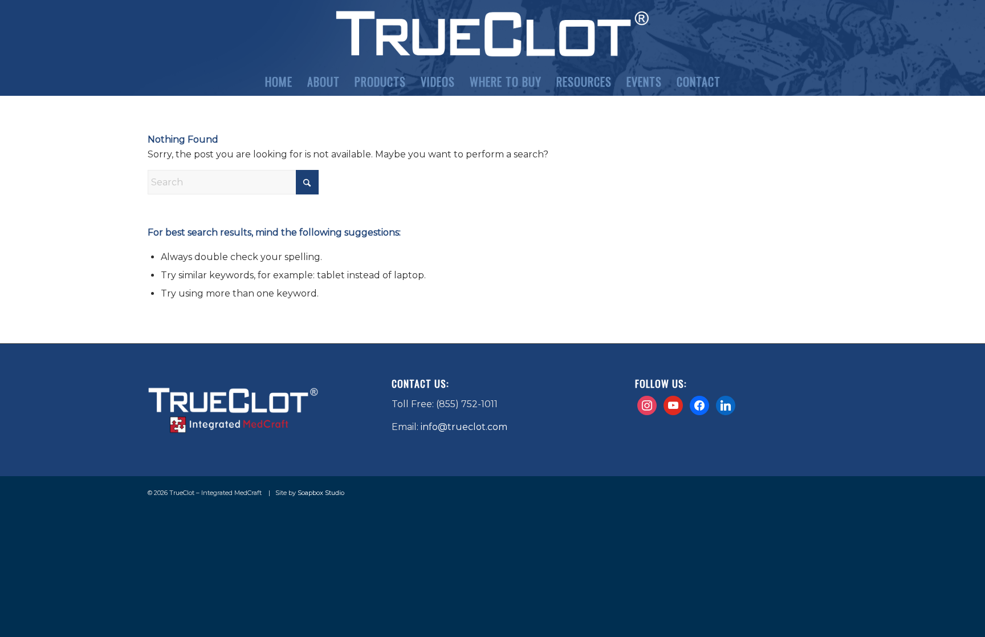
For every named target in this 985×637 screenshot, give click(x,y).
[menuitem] (279, 81)
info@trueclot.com (464, 426)
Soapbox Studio (321, 493)
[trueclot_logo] (492, 33)
